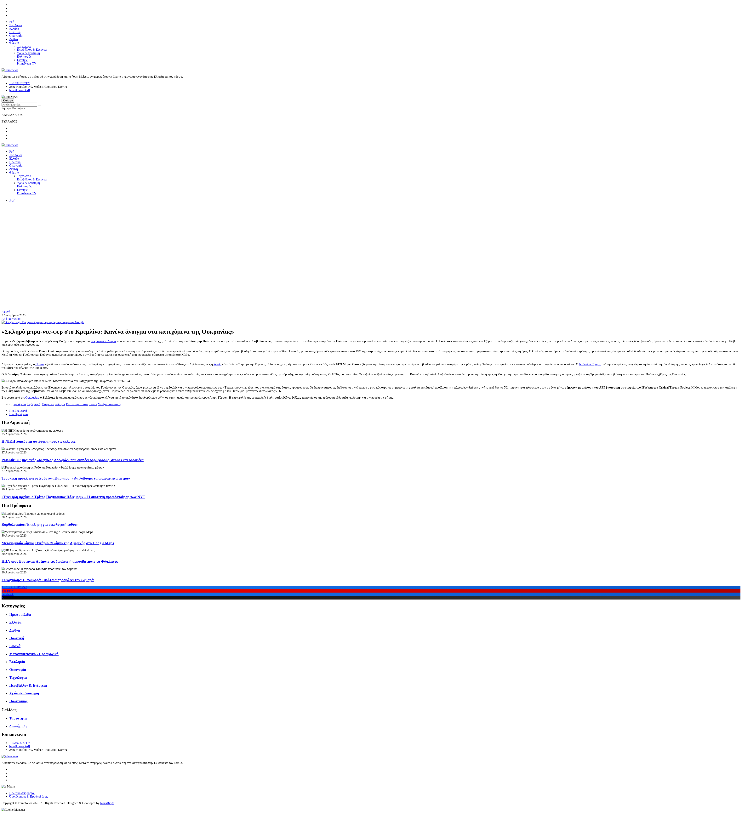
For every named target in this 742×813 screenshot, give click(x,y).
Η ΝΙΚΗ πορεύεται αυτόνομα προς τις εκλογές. (39, 441)
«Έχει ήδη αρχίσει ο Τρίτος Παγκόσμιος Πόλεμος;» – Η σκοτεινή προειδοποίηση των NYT (73, 497)
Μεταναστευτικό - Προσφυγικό (34, 654)
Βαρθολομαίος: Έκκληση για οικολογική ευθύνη (40, 524)
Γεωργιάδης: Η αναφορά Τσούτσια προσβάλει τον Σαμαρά (48, 580)
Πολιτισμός (24, 56)
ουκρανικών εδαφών (103, 341)
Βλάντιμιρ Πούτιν (77, 404)
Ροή (11, 21)
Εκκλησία (17, 662)
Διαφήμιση (18, 726)
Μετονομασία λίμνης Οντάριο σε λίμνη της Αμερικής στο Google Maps (58, 543)
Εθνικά (14, 646)
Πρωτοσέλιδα (20, 614)
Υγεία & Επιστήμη (28, 53)
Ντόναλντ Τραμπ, (590, 364)
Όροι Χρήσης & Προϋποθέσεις (28, 796)
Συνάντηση (114, 404)
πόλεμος (60, 404)
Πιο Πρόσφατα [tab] (18, 414)
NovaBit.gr (107, 803)
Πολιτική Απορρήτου (22, 793)
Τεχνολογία (24, 46)
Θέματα (14, 42)
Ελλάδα (14, 28)
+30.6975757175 (19, 83)
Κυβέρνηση (34, 404)
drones (93, 404)
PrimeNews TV (26, 63)
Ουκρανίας (32, 397)
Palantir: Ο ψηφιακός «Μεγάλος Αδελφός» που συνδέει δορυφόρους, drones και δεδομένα (73, 460)
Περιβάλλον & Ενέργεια (32, 49)
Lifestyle (22, 60)
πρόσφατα (20, 404)
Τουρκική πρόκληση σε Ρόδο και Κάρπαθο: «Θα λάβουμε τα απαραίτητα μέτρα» (66, 478)
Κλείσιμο (8, 100)
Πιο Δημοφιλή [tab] (18, 410)
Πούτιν (39, 364)
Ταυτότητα (18, 718)
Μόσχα (102, 404)
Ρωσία (217, 364)
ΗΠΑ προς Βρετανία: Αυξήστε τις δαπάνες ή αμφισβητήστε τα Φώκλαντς (60, 561)
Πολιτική (14, 32)
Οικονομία (15, 35)
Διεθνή (13, 39)
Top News (15, 25)
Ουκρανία (48, 404)
